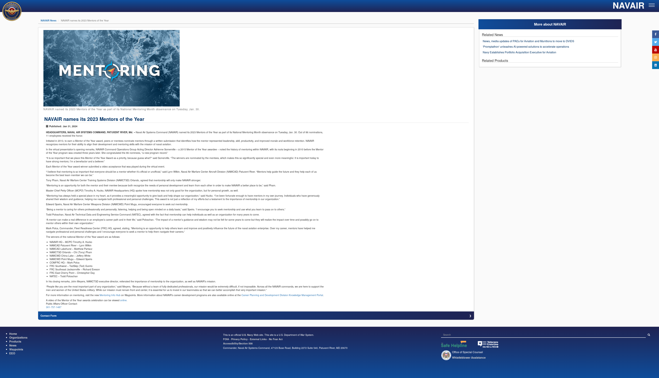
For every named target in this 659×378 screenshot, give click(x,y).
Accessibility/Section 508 (238, 343)
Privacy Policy (239, 339)
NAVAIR (628, 7)
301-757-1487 (53, 307)
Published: (55, 126)
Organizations (18, 337)
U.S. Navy (247, 335)
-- (134, 132)
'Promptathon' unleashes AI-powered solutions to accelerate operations (526, 47)
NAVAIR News (48, 20)
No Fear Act (276, 339)
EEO (12, 353)
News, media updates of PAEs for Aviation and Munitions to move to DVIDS (528, 41)
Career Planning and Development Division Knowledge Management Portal (282, 295)
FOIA (226, 339)
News (12, 345)
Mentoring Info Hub (110, 295)
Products (15, 341)
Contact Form (48, 315)
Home (13, 334)
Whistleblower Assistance (469, 357)
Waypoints (16, 349)
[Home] (10, 11)
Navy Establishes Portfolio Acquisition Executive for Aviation (519, 52)
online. (123, 300)
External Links (258, 339)
